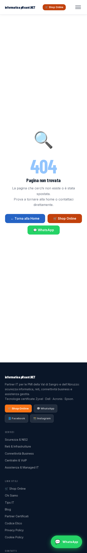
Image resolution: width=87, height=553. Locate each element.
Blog (8, 509)
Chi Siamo (11, 495)
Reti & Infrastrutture (18, 446)
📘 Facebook (16, 418)
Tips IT (9, 502)
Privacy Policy (14, 530)
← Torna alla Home (25, 218)
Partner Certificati (17, 516)
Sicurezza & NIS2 (16, 439)
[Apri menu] (78, 7)
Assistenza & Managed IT (22, 467)
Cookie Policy (14, 537)
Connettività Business (19, 453)
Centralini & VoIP (16, 460)
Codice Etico (13, 523)
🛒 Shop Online (54, 7)
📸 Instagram (42, 418)
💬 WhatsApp (43, 230)
